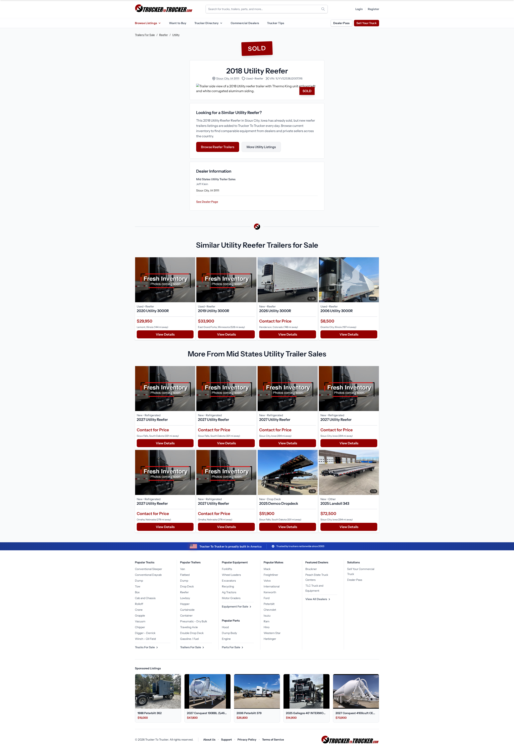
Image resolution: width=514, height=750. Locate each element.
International (271, 586)
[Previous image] (262, 279)
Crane (139, 610)
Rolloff (139, 604)
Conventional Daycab (148, 575)
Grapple (140, 615)
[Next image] (314, 279)
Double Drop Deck (192, 633)
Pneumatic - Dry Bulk (193, 621)
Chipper (140, 627)
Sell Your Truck (366, 23)
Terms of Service (273, 739)
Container (186, 615)
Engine (226, 639)
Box (137, 592)
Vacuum (140, 621)
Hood (225, 627)
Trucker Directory (206, 23)
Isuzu (267, 615)
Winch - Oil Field (145, 639)
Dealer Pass (341, 23)
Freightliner (271, 575)
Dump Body (229, 633)
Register (373, 9)
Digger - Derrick (145, 633)
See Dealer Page (207, 202)
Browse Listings (146, 23)
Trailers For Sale (145, 35)
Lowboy (185, 598)
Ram (266, 621)
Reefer (163, 35)
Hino (266, 627)
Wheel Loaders (231, 575)
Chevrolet (270, 610)
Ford (266, 598)
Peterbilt (269, 604)
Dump (139, 580)
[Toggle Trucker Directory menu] (221, 23)
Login (359, 9)
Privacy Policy (247, 739)
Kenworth (270, 592)
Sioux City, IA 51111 (227, 78)
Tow (137, 586)
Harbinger (270, 639)
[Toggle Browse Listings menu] (159, 23)
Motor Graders (231, 598)
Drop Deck (187, 586)
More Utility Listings (261, 147)
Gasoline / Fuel (189, 639)
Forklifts (227, 569)
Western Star (272, 633)
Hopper (185, 604)
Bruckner (311, 569)
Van (182, 569)
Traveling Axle (189, 627)
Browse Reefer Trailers (217, 147)
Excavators (229, 580)
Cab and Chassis (145, 598)
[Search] (323, 9)
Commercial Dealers (245, 23)
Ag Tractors (229, 592)
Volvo (267, 580)
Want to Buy (177, 23)
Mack (267, 569)
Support (226, 739)
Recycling (228, 586)
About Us (209, 739)
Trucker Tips (275, 23)
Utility (175, 35)
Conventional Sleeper (148, 569)
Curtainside (187, 610)
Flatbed (185, 575)
